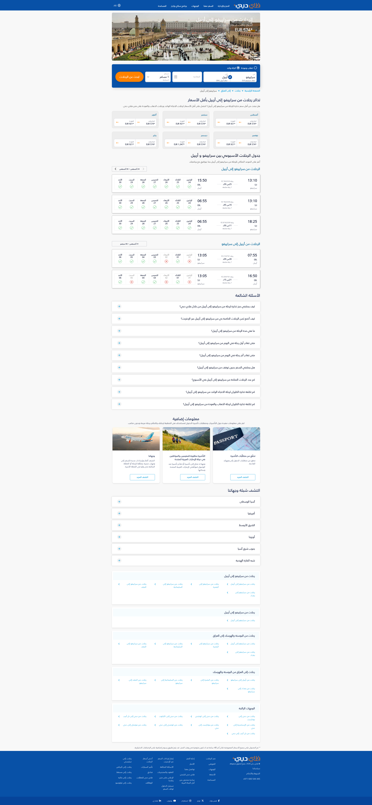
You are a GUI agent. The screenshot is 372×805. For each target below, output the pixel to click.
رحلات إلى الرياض (124, 767)
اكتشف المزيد (243, 477)
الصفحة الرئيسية (252, 90)
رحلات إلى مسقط (124, 772)
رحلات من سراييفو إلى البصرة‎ (209, 585)
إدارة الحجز (190, 758)
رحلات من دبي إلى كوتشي (207, 716)
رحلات (237, 90)
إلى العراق (226, 90)
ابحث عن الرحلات (129, 76)
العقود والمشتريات (165, 772)
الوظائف (149, 782)
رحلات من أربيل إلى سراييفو (243, 679)
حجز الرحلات (210, 758)
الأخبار (192, 764)
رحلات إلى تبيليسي (127, 760)
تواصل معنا (190, 769)
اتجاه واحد (231, 68)
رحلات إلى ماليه (125, 777)
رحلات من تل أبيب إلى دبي (243, 733)
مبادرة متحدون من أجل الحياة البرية (187, 782)
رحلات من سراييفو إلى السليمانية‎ (173, 585)
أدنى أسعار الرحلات (148, 760)
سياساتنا (256, 768)
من (254, 74)
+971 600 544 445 (251, 779)
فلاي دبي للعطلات (144, 777)
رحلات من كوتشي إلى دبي (171, 724)
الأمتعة (212, 774)
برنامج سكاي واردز (179, 6)
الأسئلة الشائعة (167, 767)
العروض (212, 764)
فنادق (150, 772)
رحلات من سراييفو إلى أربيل (243, 584)
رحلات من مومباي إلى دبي (134, 724)
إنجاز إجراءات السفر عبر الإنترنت (166, 760)
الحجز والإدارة (223, 6)
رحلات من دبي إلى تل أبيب (134, 716)
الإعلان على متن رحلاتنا (166, 779)
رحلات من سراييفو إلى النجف (136, 585)
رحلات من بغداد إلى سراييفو (246, 690)
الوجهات (195, 6)
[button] (186, 306)
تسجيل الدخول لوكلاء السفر (168, 787)
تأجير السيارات (147, 767)
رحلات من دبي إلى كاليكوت (171, 716)
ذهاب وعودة (247, 68)
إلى (226, 74)
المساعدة (162, 6)
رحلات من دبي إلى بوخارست (247, 718)
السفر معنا (208, 6)
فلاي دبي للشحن (187, 774)
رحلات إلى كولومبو (124, 782)
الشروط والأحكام (253, 773)
